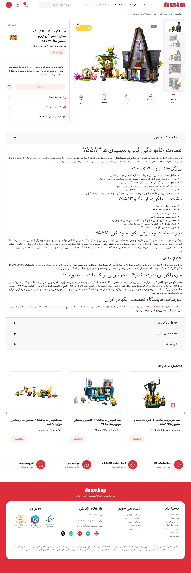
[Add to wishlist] (9, 86)
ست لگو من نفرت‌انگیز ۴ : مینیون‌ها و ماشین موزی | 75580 (36, 422)
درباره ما (118, 5)
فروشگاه (132, 5)
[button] (77, 24)
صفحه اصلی (147, 5)
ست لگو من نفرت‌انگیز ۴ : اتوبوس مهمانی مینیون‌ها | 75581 (97, 422)
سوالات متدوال (102, 5)
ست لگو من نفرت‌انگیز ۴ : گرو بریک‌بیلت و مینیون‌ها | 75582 (157, 422)
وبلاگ (86, 5)
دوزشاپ (17, 546)
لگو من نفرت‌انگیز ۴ (157, 286)
